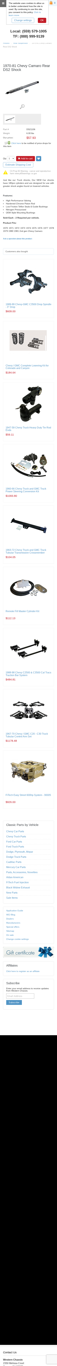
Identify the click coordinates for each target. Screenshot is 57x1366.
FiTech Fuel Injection (17, 882)
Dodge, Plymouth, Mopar (19, 852)
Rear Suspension (20, 43)
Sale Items (12, 898)
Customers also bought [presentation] (16, 251)
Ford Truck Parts (15, 846)
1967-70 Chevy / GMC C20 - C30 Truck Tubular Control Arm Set (27, 735)
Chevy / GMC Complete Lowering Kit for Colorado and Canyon (27, 367)
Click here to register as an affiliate (23, 971)
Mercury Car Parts (16, 867)
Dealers (10, 919)
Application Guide (14, 910)
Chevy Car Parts (15, 831)
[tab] (28, 251)
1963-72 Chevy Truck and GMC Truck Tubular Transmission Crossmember (26, 551)
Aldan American (14, 877)
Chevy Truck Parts (16, 836)
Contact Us (10, 1352)
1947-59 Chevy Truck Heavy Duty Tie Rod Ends (28, 429)
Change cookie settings (17, 939)
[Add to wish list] (38, 158)
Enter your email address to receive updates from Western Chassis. (27, 989)
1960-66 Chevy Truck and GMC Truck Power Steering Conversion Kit (26, 490)
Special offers (12, 927)
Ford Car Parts (14, 841)
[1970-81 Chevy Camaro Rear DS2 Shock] (10, 119)
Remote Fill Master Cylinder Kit (22, 611)
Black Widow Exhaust (18, 887)
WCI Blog (10, 914)
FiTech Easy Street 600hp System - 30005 (28, 795)
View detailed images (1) (22, 107)
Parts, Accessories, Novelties (22, 872)
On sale (10, 935)
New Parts (11, 892)
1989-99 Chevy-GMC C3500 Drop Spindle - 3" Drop (28, 305)
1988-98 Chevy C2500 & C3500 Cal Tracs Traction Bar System (28, 674)
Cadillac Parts (13, 862)
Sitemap (10, 931)
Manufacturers (13, 923)
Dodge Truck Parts (16, 857)
